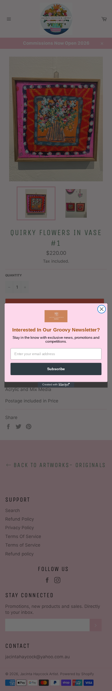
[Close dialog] (102, 309)
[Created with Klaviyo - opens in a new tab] (56, 385)
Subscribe (56, 369)
